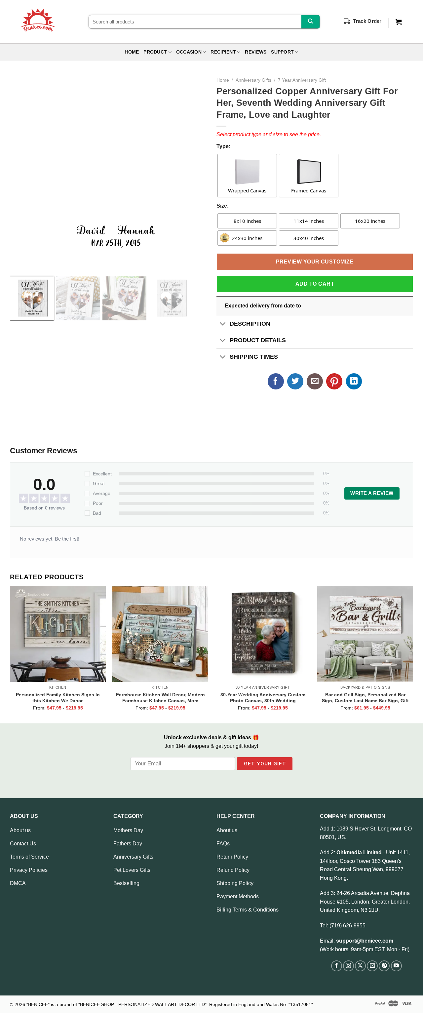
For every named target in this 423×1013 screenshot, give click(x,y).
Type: (223, 146)
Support (282, 52)
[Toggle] (222, 324)
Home (132, 52)
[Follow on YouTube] (396, 965)
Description (250, 323)
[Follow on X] (360, 965)
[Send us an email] (372, 965)
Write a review (371, 493)
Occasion (189, 52)
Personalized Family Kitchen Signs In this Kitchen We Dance (58, 697)
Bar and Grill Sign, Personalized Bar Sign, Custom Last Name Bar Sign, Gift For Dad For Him (365, 697)
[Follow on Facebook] (336, 965)
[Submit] (310, 21)
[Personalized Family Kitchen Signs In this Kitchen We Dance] (58, 634)
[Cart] (399, 22)
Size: (222, 206)
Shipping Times (254, 356)
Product (155, 52)
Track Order (367, 21)
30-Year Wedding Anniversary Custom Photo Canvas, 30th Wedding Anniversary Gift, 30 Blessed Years (262, 697)
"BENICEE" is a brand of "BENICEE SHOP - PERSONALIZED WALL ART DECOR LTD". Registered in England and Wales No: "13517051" (169, 1004)
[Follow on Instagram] (348, 965)
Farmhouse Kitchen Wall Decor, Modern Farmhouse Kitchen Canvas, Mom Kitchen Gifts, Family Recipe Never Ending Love (160, 697)
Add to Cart (314, 284)
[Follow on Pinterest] (384, 965)
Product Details (258, 340)
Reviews (255, 52)
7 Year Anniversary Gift (302, 80)
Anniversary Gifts (253, 80)
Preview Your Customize (315, 261)
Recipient (223, 52)
